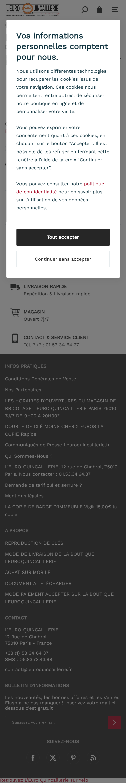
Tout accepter (63, 237)
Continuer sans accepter (63, 259)
